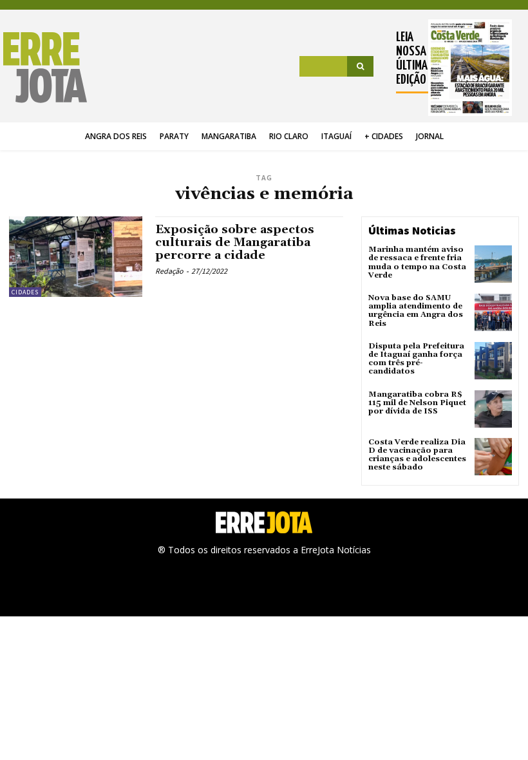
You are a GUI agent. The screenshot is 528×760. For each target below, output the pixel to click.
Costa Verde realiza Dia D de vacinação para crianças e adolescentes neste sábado (417, 455)
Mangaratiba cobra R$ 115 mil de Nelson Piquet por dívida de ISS (417, 403)
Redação (169, 271)
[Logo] (46, 67)
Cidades (25, 292)
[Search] (360, 66)
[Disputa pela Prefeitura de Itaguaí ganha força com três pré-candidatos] (493, 360)
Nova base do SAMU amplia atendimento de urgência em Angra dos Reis (415, 310)
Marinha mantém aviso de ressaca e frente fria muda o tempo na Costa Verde (417, 262)
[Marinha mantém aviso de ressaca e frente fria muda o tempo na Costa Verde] (493, 264)
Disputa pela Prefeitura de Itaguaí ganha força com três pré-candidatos (416, 359)
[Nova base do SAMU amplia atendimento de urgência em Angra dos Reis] (493, 312)
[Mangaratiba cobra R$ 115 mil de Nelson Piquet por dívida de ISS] (493, 409)
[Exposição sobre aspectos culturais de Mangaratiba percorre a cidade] (75, 256)
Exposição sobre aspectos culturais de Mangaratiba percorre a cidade (234, 242)
